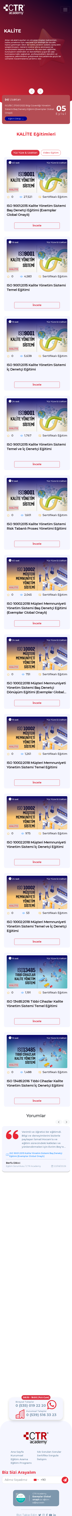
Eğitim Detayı (15, 118)
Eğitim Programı (21, 1462)
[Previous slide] (32, 91)
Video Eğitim (51, 152)
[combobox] (36, 1479)
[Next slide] (40, 91)
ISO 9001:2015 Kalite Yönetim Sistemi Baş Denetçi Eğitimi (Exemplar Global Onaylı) (36, 210)
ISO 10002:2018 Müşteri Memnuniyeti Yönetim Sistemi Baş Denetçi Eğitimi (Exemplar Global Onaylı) (36, 608)
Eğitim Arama (19, 1459)
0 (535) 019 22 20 (31, 1405)
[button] (58, 1121)
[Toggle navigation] (65, 9)
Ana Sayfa (17, 1451)
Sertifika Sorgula (47, 1455)
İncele (37, 225)
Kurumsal (17, 1455)
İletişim (42, 1459)
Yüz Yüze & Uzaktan (25, 152)
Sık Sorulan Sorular (49, 1451)
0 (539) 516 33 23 (41, 1415)
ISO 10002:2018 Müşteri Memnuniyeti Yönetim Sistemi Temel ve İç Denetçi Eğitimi (36, 926)
